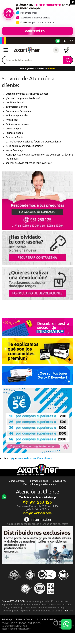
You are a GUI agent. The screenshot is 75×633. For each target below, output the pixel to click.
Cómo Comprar (14, 128)
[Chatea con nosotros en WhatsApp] (66, 624)
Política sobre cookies (17, 124)
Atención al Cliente (37, 491)
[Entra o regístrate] (56, 50)
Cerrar (72, 2)
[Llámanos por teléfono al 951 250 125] (65, 41)
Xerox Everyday (14, 150)
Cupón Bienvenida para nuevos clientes (27, 93)
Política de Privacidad (46, 619)
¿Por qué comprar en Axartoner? (23, 98)
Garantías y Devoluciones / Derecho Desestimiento (33, 141)
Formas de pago (14, 133)
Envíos (57, 481)
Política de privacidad (17, 115)
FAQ (63, 481)
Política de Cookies (24, 619)
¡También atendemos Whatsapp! (38, 497)
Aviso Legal (12, 119)
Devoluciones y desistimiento (39, 484)
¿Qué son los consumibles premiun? (25, 146)
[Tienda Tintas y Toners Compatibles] (12, 458)
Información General (17, 106)
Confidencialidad (15, 102)
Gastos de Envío (14, 137)
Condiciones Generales (18, 111)
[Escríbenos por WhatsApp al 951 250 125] (57, 41)
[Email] (71, 41)
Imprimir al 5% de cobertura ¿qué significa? (29, 163)
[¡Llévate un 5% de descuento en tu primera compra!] (37, 18)
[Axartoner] (27, 50)
